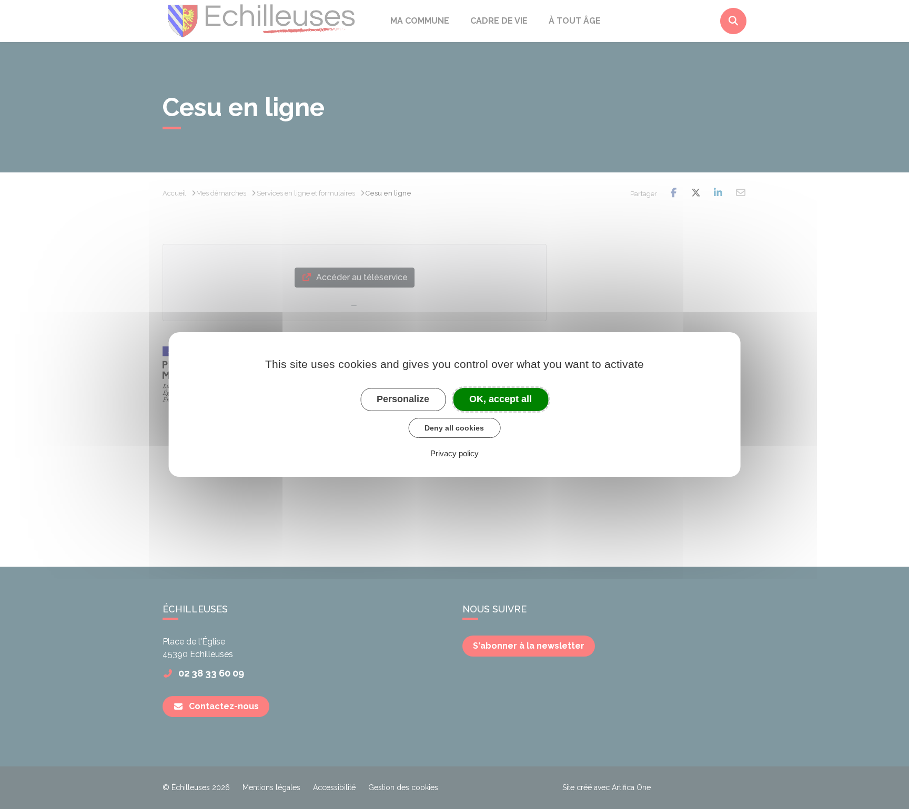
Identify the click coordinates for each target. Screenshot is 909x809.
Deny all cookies (454, 428)
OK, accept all (500, 399)
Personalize (403, 399)
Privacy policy (454, 453)
